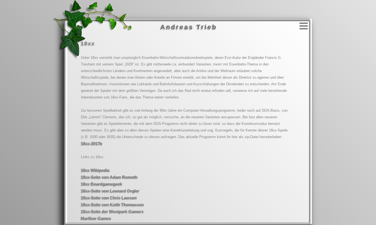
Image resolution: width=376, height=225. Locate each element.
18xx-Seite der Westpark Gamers (112, 211)
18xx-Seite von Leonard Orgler (110, 190)
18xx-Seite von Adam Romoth (109, 177)
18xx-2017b (91, 143)
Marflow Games (96, 218)
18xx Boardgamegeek (101, 184)
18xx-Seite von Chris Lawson (109, 197)
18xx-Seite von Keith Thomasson (112, 204)
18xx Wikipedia (95, 170)
